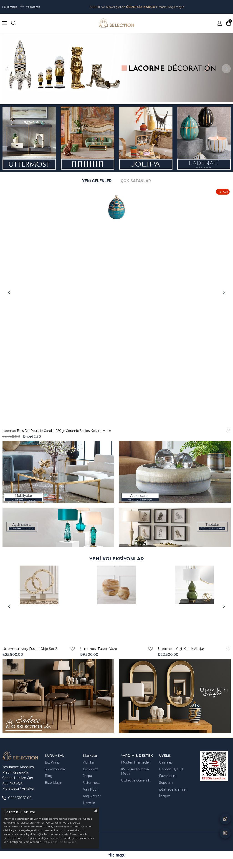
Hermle (89, 803)
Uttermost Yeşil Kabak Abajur (181, 649)
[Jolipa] (116, 67)
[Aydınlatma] (58, 527)
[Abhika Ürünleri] (87, 138)
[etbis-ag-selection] (214, 766)
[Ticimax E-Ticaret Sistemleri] (117, 855)
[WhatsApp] (225, 819)
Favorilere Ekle (18, 430)
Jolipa (87, 776)
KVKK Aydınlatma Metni (135, 771)
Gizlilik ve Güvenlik (135, 780)
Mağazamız (33, 6)
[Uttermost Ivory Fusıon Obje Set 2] (39, 603)
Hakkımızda (9, 6)
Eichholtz (90, 769)
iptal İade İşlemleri (173, 789)
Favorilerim (168, 776)
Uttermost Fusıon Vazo (98, 649)
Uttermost (91, 783)
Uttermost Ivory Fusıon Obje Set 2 (30, 649)
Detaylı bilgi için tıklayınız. (60, 842)
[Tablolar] (175, 527)
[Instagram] (225, 833)
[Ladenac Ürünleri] (204, 138)
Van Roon (91, 789)
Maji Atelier (92, 796)
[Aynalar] (175, 696)
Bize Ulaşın (53, 783)
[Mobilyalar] (58, 472)
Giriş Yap (165, 762)
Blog (48, 776)
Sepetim (166, 783)
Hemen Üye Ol (171, 769)
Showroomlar (55, 769)
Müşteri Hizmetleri (136, 762)
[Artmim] (58, 696)
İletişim (164, 796)
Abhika (88, 762)
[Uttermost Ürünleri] (29, 138)
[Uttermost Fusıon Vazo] (116, 603)
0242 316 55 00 (20, 798)
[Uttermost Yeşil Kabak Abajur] (194, 603)
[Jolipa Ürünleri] (145, 138)
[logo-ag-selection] (20, 756)
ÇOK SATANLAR (136, 181)
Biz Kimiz (52, 762)
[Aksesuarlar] (175, 472)
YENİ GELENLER (96, 181)
